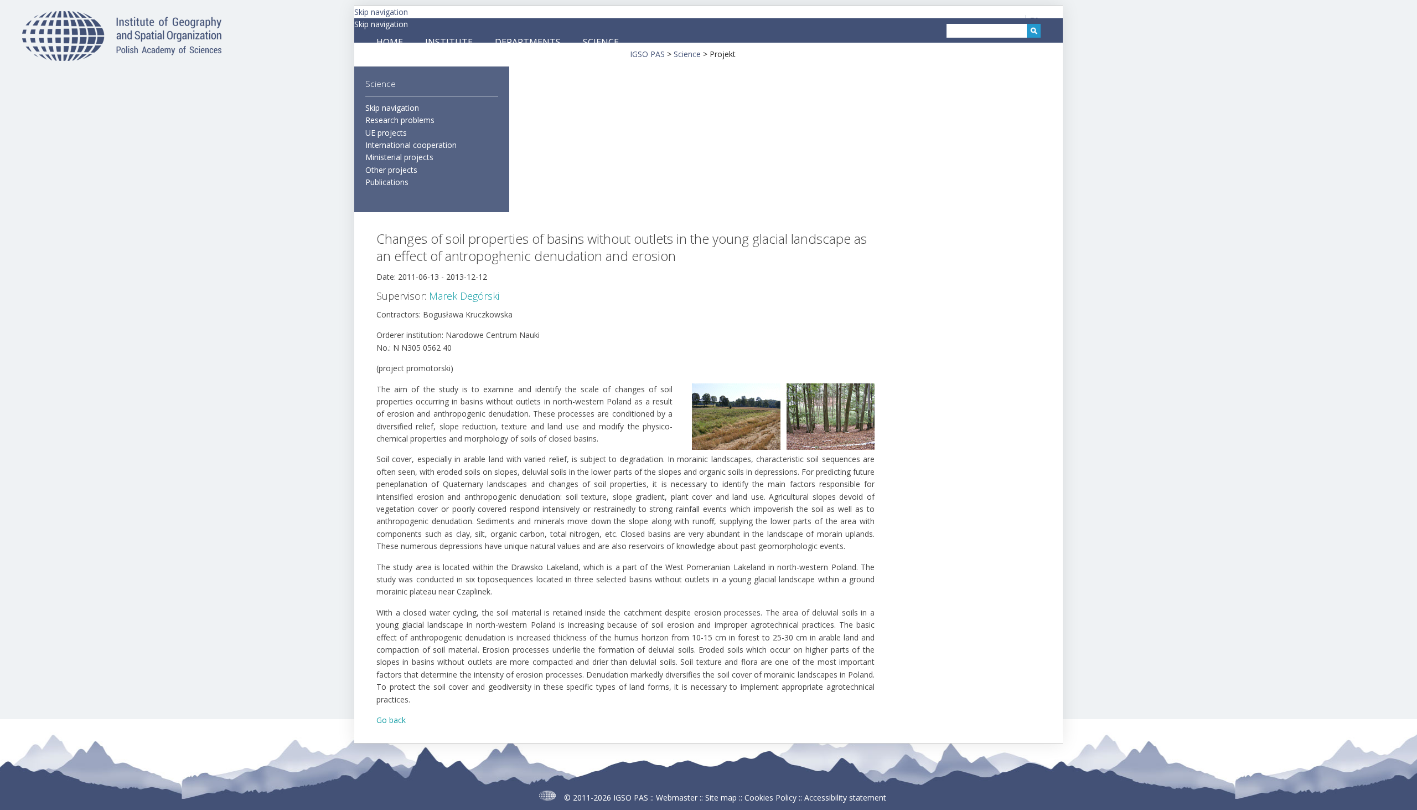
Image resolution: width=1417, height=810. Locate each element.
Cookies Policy (770, 797)
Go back (391, 720)
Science (601, 42)
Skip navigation (381, 12)
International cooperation (411, 145)
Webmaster (676, 797)
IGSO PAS (630, 797)
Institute (449, 42)
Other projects (391, 170)
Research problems (400, 120)
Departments (528, 42)
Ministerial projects (399, 157)
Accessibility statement (845, 797)
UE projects (386, 132)
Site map (721, 797)
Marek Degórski (464, 296)
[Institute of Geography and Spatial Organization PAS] (121, 58)
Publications (386, 182)
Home (389, 42)
